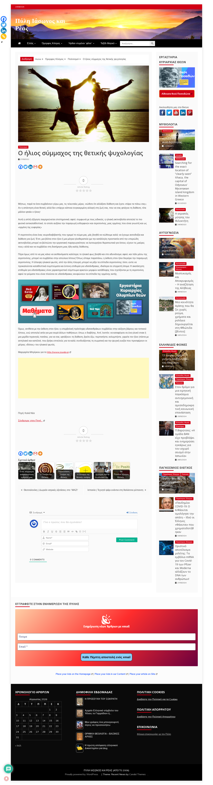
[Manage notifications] (6, 778)
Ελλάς (30, 43)
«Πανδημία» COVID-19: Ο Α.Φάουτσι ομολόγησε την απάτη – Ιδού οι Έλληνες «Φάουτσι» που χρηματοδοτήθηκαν (184, 517)
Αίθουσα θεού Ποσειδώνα (176, 93)
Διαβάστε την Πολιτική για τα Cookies (157, 699)
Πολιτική (179, 383)
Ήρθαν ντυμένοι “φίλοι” (80, 43)
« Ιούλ (18, 745)
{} (80, 531)
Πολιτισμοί (23, 147)
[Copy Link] (4, 36)
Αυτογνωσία (169, 233)
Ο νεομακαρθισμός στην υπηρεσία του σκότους (174, 482)
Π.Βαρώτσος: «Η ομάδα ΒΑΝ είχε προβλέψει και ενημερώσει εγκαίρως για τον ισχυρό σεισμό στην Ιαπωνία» (185, 443)
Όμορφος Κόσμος (51, 43)
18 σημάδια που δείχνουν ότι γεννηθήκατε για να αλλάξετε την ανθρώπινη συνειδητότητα (174, 241)
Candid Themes (137, 774)
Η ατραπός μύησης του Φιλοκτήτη (182, 217)
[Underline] (52, 531)
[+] (84, 531)
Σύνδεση (133, 512)
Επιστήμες (180, 426)
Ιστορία (179, 155)
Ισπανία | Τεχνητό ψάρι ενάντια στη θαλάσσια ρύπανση (115, 489)
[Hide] (2, 42)
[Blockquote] (68, 531)
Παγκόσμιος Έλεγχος (184, 379)
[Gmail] (35, 167)
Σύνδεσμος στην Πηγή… (30, 420)
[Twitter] (25, 167)
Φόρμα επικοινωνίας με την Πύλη (154, 734)
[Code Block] (72, 531)
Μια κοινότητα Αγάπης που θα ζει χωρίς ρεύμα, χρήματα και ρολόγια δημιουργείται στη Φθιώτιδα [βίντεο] (184, 316)
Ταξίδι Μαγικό (107, 43)
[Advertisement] (83, 378)
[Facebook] (20, 167)
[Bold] (44, 531)
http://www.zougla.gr (58, 352)
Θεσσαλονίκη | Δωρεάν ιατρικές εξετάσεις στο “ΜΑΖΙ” (51, 489)
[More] (40, 167)
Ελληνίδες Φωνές (173, 345)
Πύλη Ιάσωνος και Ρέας (40, 24)
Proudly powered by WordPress (82, 774)
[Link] (76, 531)
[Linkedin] (30, 167)
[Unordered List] (64, 531)
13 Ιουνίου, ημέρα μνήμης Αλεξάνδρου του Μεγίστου (174, 359)
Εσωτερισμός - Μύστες (181, 268)
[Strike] (56, 531)
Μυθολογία (168, 124)
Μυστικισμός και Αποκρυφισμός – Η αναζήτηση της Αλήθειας (184, 281)
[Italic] (48, 531)
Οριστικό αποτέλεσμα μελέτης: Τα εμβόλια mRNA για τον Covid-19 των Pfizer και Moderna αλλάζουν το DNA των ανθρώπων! (184, 562)
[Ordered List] (60, 531)
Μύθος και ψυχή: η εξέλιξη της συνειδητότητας (173, 138)
